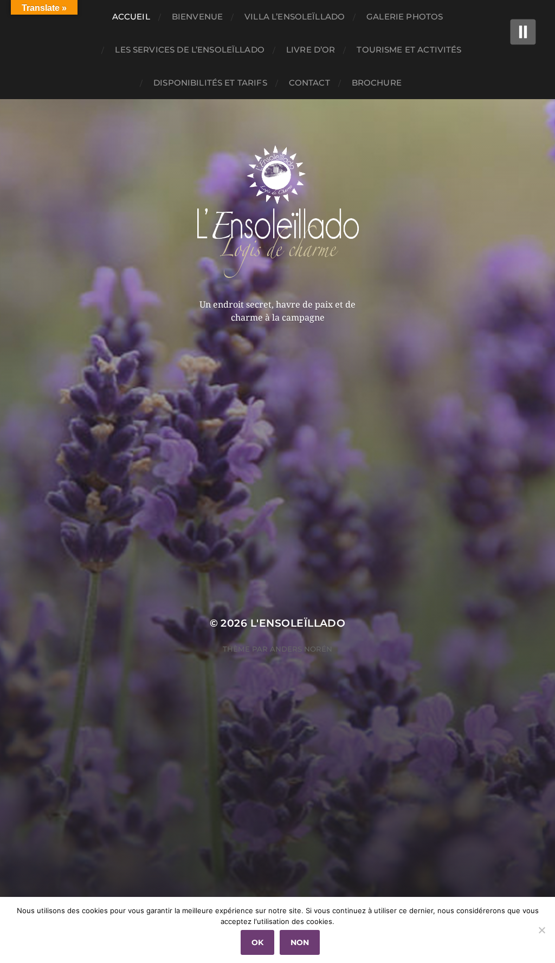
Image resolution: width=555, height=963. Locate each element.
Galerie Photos (404, 16)
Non (300, 942)
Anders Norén (301, 649)
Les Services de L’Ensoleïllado (189, 49)
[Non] (541, 930)
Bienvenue (197, 16)
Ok (257, 942)
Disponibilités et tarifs (210, 82)
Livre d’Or (310, 49)
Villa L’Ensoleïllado (294, 16)
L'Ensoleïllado (298, 623)
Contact (309, 82)
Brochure (377, 82)
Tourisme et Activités (409, 49)
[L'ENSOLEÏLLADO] (278, 211)
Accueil (131, 16)
